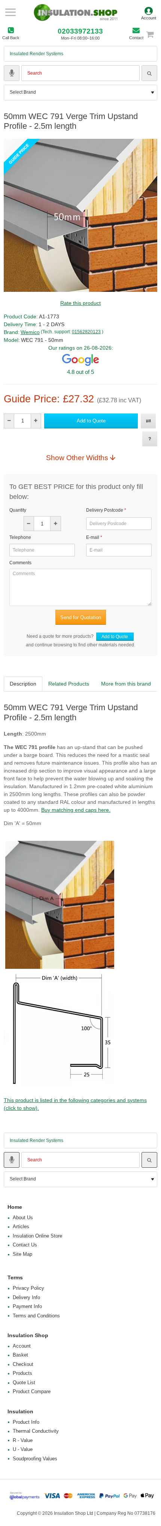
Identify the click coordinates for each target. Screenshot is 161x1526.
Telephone (20, 537)
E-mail (92, 537)
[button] (91, 421)
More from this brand (126, 684)
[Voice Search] (11, 73)
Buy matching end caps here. (75, 810)
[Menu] (10, 12)
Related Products (68, 684)
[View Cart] (153, 34)
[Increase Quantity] (36, 421)
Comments (20, 562)
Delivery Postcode (104, 510)
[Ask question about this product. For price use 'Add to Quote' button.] (149, 438)
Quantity (17, 510)
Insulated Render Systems (36, 53)
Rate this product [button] (80, 303)
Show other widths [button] (77, 457)
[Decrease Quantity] (9, 421)
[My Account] (148, 12)
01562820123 (86, 331)
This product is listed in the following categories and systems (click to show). (75, 1104)
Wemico (30, 332)
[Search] (149, 73)
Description (23, 684)
